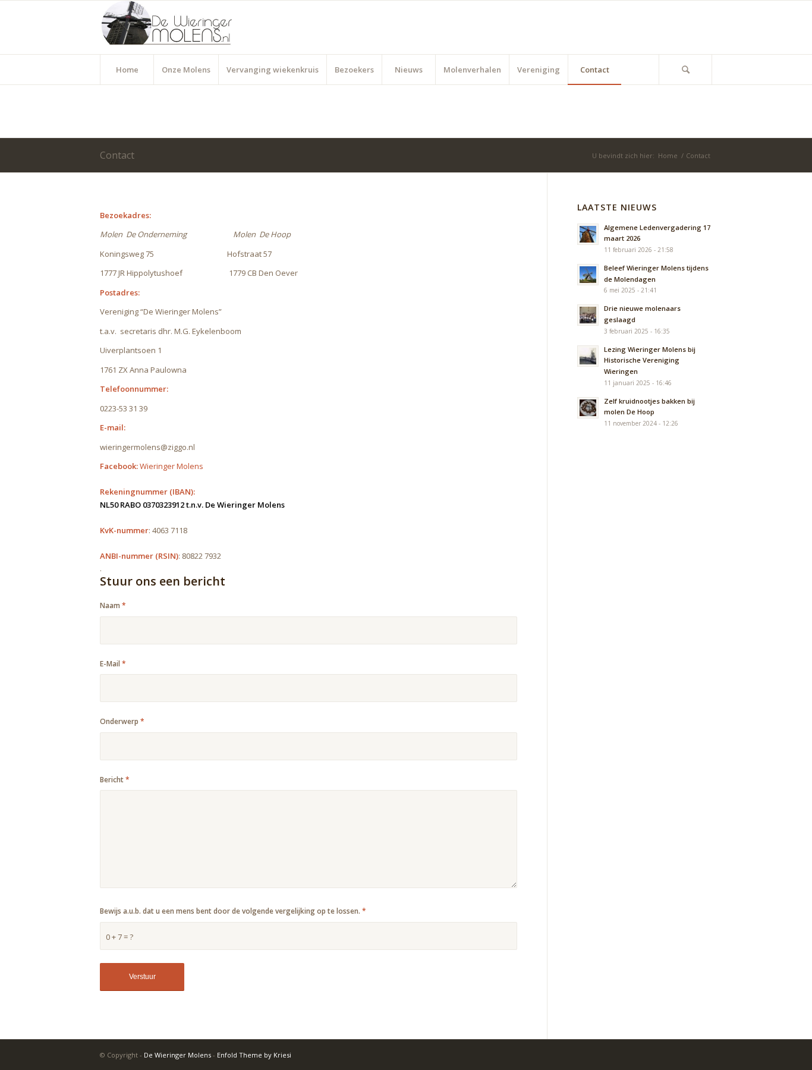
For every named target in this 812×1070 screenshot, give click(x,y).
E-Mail (113, 664)
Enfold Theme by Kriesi (254, 1054)
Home (668, 155)
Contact (117, 155)
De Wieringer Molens (177, 1054)
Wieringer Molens (171, 466)
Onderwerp (122, 721)
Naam (113, 605)
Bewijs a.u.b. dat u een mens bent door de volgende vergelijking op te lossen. (233, 911)
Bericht (115, 780)
